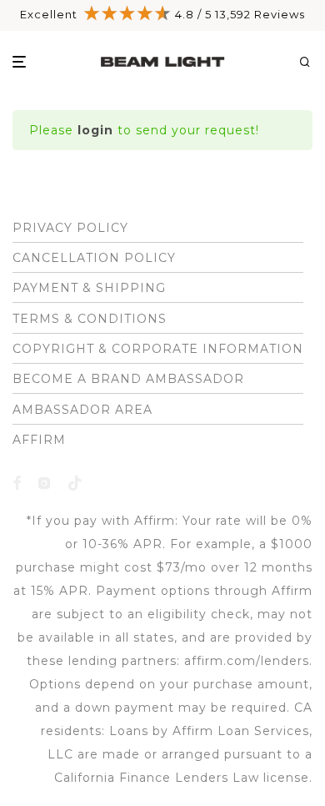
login (95, 130)
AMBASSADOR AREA (82, 409)
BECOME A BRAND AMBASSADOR (128, 378)
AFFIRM (39, 439)
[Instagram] (44, 482)
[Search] (310, 62)
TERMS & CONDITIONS (89, 318)
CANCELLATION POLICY (94, 257)
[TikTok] (75, 482)
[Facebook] (17, 482)
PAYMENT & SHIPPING (89, 287)
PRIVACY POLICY (70, 227)
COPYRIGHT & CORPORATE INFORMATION (157, 348)
